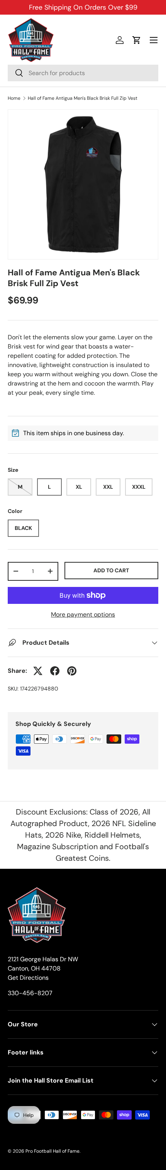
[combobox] (83, 73)
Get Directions (28, 978)
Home (14, 98)
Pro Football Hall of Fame (52, 1151)
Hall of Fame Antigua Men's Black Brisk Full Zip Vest (82, 98)
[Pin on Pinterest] (71, 670)
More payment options (83, 614)
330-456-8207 (30, 993)
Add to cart (111, 570)
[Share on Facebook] (54, 670)
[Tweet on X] (37, 670)
